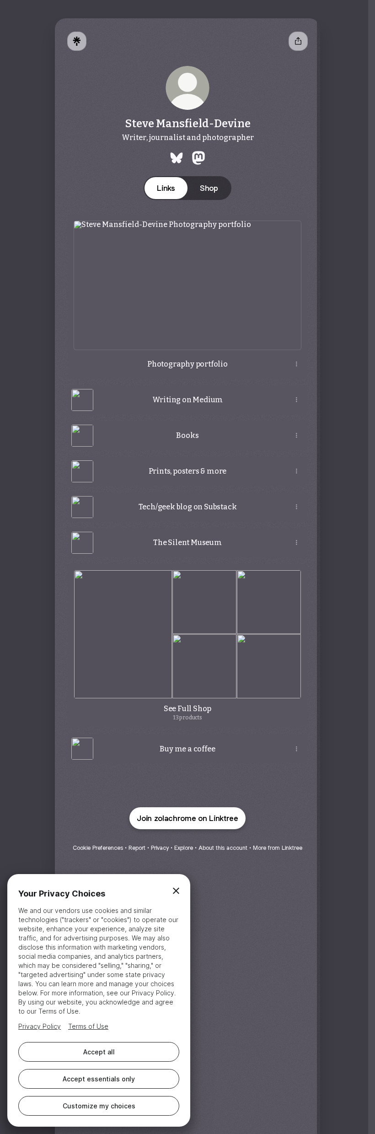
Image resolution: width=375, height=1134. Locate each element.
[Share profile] (298, 41)
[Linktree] (77, 41)
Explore (183, 848)
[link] (177, 158)
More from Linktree (277, 848)
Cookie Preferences (98, 848)
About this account (222, 848)
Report (137, 848)
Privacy (160, 848)
